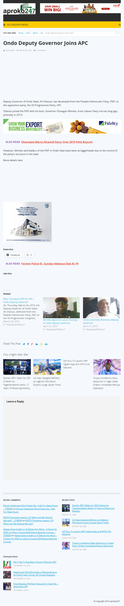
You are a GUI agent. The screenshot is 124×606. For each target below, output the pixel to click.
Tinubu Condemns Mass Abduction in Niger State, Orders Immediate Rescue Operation (93, 544)
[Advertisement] (62, 77)
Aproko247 (115, 601)
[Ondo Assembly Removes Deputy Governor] (101, 307)
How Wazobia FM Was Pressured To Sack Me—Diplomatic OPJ (35, 585)
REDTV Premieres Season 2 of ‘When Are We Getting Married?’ (28, 522)
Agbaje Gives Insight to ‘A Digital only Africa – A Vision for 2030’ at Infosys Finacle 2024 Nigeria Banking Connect (30, 538)
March (35, 33)
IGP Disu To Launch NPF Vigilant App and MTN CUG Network (86, 533)
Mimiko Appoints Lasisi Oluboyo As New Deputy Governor (60, 321)
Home (20, 33)
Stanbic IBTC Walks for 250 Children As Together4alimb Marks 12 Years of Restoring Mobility (93, 508)
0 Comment (41, 50)
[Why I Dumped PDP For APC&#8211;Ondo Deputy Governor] (23, 311)
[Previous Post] (116, 33)
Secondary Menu (17, 24)
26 (42, 33)
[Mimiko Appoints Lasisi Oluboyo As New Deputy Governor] (61, 307)
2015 (28, 33)
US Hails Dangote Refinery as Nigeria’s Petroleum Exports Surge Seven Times (90, 521)
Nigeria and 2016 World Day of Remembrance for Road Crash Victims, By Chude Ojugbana (35, 574)
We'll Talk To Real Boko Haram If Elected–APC (35, 562)
